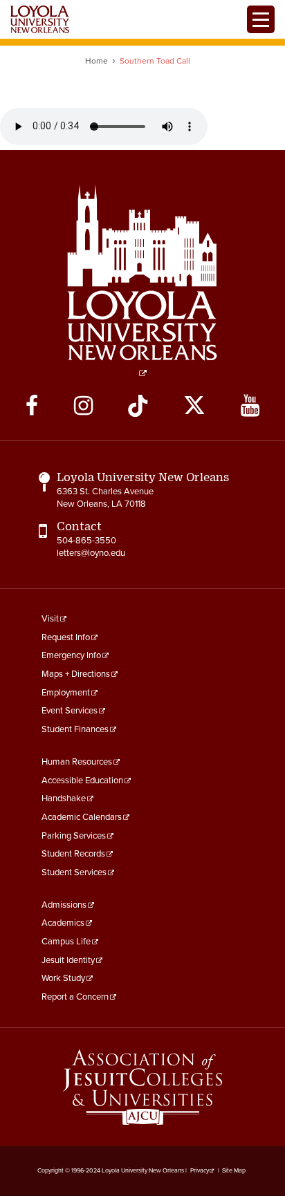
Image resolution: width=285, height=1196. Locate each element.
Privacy (199, 1171)
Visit (50, 618)
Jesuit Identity (68, 960)
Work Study (63, 978)
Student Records (73, 853)
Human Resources (77, 761)
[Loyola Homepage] (142, 281)
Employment (66, 692)
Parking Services (74, 835)
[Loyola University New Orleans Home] (39, 19)
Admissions (64, 904)
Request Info (66, 637)
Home (96, 61)
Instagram (83, 406)
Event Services (70, 710)
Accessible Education (82, 780)
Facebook (32, 406)
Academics (63, 922)
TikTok (137, 406)
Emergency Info (71, 655)
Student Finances (75, 729)
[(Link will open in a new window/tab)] (142, 1087)
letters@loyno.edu (91, 553)
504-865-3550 (86, 540)
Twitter (194, 406)
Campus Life (66, 941)
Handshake (64, 798)
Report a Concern (75, 996)
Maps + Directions (76, 674)
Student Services (74, 872)
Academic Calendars (82, 817)
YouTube (250, 406)
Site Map (234, 1171)
